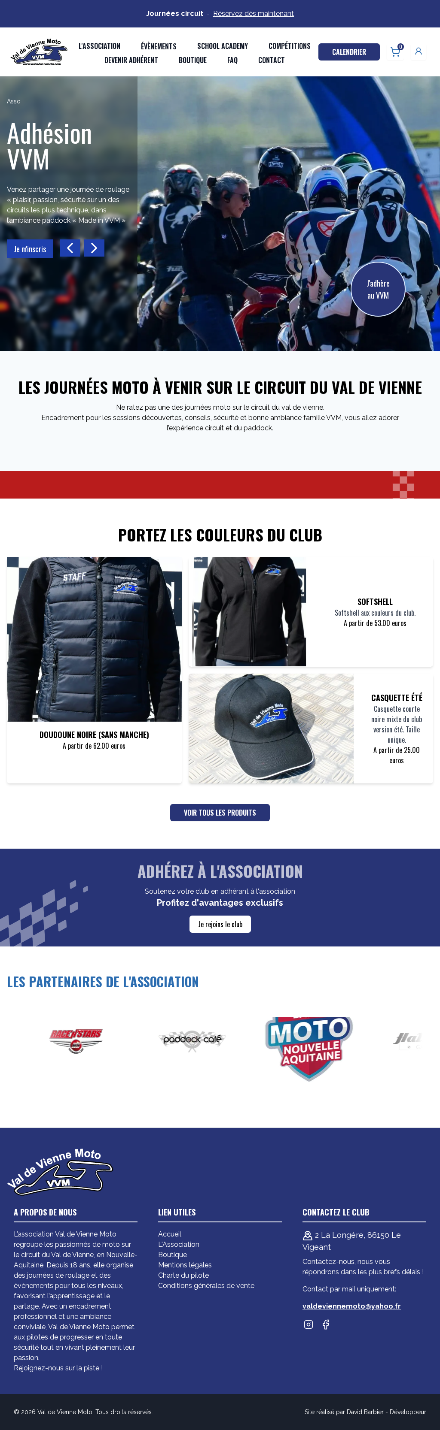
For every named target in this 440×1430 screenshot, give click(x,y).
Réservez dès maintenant (253, 13)
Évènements (159, 46)
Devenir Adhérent (131, 60)
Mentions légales (185, 1265)
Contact (271, 60)
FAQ (232, 60)
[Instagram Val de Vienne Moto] (308, 1324)
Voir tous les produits (220, 812)
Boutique (193, 60)
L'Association (178, 1244)
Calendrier (349, 52)
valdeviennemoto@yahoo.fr (351, 1306)
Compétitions (290, 46)
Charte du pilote (183, 1275)
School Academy (222, 46)
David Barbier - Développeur (386, 1412)
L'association (99, 46)
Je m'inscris (30, 248)
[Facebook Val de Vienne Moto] (326, 1324)
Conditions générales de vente (206, 1286)
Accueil (169, 1234)
